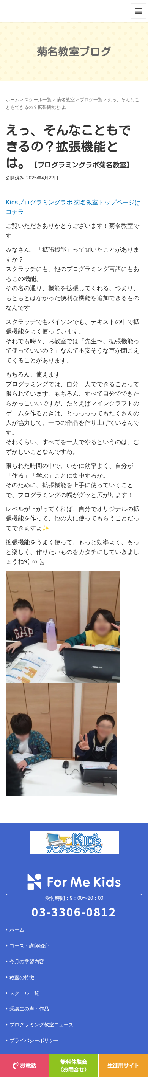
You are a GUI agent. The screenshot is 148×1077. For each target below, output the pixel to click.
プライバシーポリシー (34, 1040)
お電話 (28, 1065)
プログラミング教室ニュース (41, 1024)
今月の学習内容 (26, 961)
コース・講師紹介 (29, 946)
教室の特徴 (21, 977)
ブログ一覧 (91, 99)
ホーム (12, 99)
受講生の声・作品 (29, 1009)
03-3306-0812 (74, 911)
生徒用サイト (123, 1065)
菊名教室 (66, 99)
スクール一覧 (38, 99)
